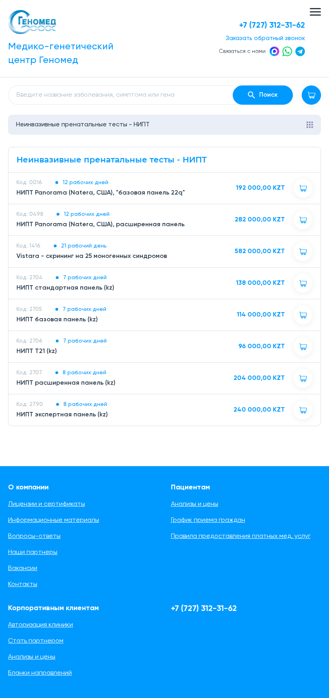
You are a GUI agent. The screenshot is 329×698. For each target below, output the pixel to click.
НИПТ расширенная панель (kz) (66, 383)
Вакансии (22, 568)
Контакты (22, 584)
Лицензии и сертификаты (46, 504)
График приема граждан (208, 520)
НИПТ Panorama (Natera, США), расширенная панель (100, 224)
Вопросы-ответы (34, 536)
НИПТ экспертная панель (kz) (62, 415)
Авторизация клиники (40, 625)
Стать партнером (35, 641)
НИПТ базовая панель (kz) (57, 320)
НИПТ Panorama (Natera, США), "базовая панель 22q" (100, 193)
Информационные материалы (53, 520)
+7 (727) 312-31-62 (272, 26)
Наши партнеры (32, 552)
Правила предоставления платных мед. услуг (241, 536)
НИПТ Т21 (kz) (36, 351)
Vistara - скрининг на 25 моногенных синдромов (91, 256)
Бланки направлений (40, 673)
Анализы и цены (194, 504)
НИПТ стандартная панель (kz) (65, 288)
